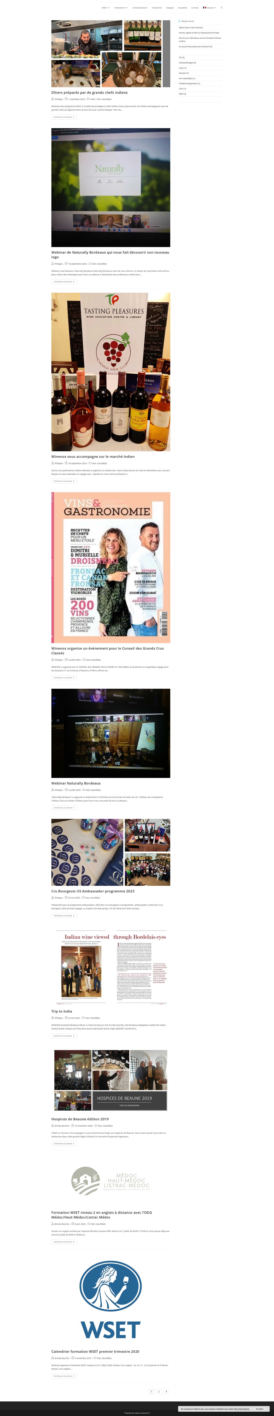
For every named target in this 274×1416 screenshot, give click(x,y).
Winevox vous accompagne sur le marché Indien (93, 456)
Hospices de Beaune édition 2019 (80, 1119)
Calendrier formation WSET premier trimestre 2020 (95, 1351)
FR (180, 57)
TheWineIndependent (188, 83)
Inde (92, 99)
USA (180, 88)
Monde (182, 73)
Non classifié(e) (104, 99)
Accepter (259, 1409)
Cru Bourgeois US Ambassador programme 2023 (92, 891)
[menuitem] (210, 7)
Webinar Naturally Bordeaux (76, 783)
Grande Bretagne (186, 62)
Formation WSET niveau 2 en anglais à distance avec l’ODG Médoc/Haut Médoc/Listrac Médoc (101, 1215)
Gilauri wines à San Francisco (191, 27)
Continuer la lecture (65, 117)
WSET (181, 94)
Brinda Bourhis (62, 1125)
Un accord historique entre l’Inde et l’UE (195, 46)
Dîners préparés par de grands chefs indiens (89, 92)
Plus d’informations (241, 1409)
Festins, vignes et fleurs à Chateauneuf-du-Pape (199, 32)
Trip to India (61, 1011)
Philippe (59, 99)
